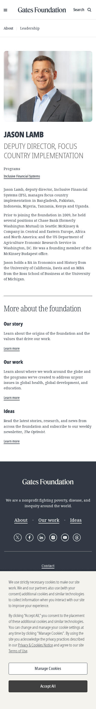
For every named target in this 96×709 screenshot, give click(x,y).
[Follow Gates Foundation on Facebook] (29, 537)
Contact (48, 565)
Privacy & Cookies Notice (35, 645)
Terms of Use (18, 651)
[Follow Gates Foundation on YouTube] (65, 537)
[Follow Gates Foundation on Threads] (76, 537)
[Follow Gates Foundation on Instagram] (53, 537)
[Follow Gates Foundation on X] (17, 537)
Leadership (30, 28)
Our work (48, 520)
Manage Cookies (48, 668)
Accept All (48, 686)
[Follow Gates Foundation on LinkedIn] (41, 537)
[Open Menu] (5, 10)
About (8, 28)
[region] (48, 640)
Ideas (76, 520)
